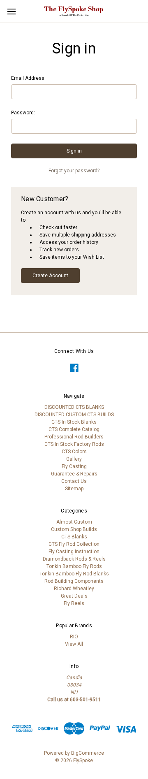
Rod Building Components (74, 581)
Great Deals (74, 596)
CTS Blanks (74, 537)
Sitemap (74, 489)
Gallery (74, 459)
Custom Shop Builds (74, 529)
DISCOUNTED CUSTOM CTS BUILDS (74, 414)
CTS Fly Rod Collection (74, 544)
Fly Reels (74, 603)
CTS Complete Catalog (74, 429)
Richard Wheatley (74, 588)
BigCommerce (87, 753)
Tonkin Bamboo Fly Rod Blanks (74, 574)
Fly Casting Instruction (74, 551)
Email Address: (28, 78)
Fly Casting (74, 466)
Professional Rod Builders (74, 437)
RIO (74, 637)
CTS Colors (74, 451)
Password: (23, 113)
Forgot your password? (74, 171)
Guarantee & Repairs (74, 474)
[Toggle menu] (11, 11)
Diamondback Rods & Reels (74, 559)
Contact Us (74, 481)
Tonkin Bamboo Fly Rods (74, 566)
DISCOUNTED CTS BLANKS (74, 407)
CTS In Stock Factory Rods (74, 444)
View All (74, 644)
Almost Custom (74, 522)
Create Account (50, 275)
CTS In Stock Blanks (74, 422)
